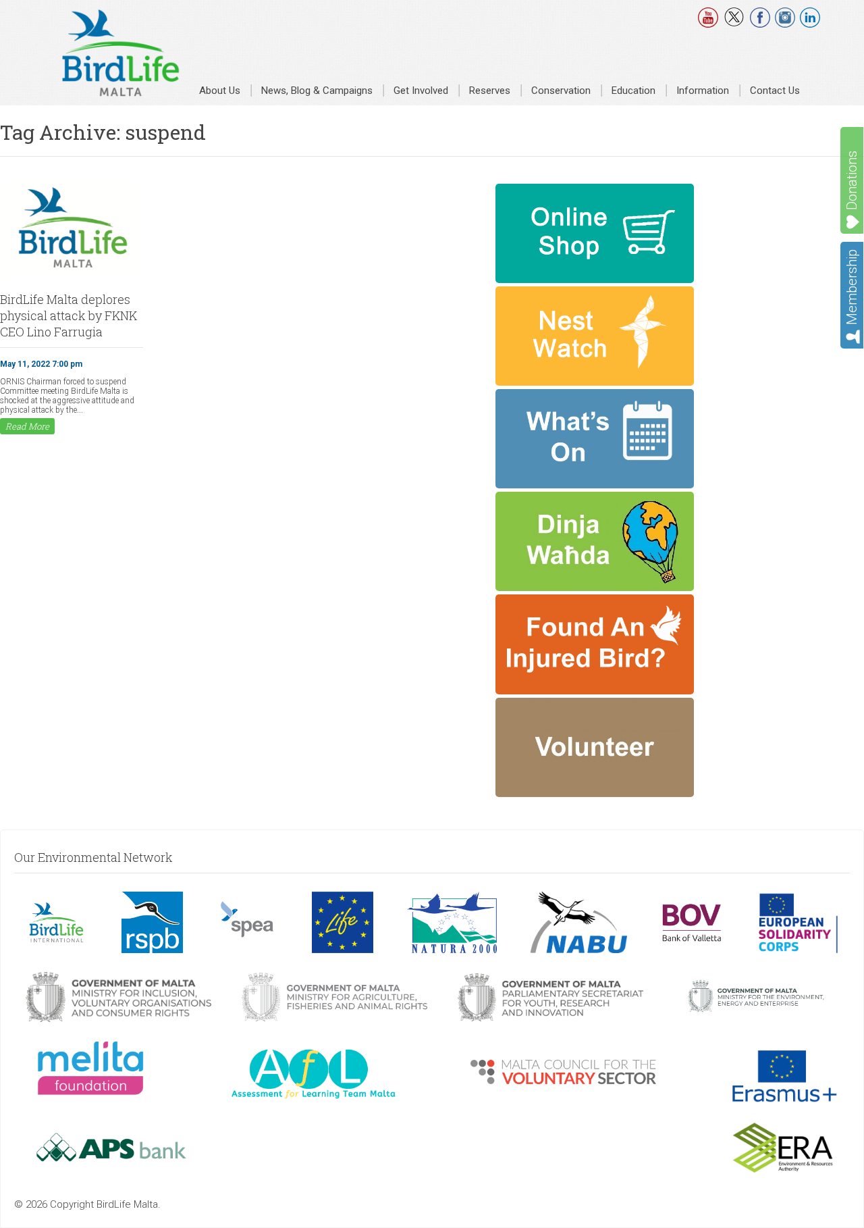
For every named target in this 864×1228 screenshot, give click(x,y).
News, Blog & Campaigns (317, 90)
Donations (852, 180)
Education (633, 90)
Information (702, 90)
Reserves (489, 90)
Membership (852, 287)
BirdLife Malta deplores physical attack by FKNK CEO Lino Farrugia (68, 315)
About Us (219, 90)
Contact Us (775, 90)
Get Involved (421, 90)
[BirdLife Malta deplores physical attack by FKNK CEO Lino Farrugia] (71, 274)
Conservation (561, 90)
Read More (27, 426)
